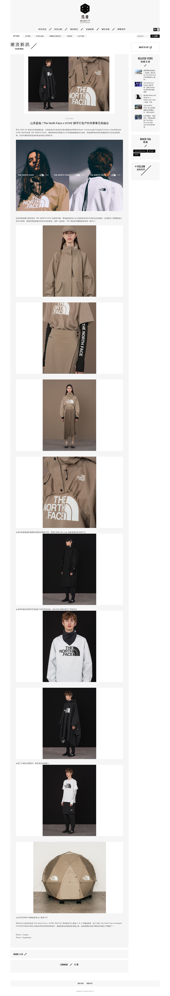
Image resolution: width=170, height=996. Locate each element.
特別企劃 (58, 29)
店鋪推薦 (90, 29)
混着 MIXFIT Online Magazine (85, 13)
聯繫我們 (121, 29)
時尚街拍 (42, 29)
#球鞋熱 (69, 36)
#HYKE (151, 151)
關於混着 (106, 29)
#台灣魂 (27, 36)
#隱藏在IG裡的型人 (55, 36)
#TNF (137, 154)
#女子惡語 (81, 36)
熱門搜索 (16, 36)
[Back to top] (162, 987)
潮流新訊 (74, 29)
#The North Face (140, 151)
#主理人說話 (40, 36)
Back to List (145, 47)
